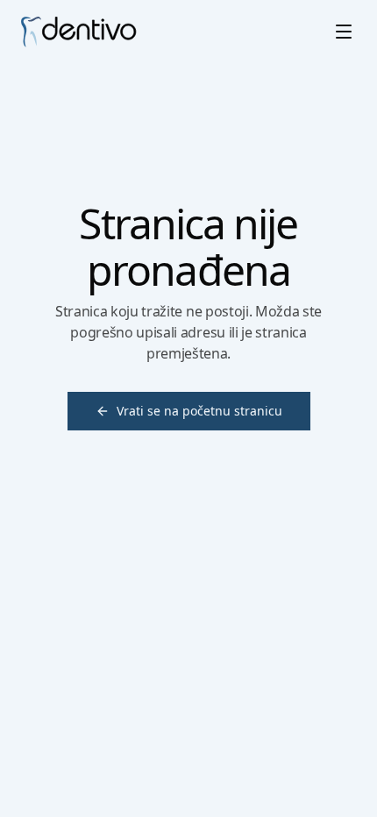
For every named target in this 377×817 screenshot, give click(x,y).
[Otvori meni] (343, 31)
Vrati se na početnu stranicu (199, 410)
